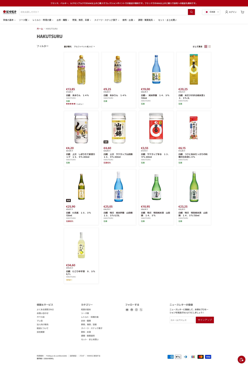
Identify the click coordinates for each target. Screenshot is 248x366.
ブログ (81, 356)
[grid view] (206, 46)
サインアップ (205, 319)
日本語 (212, 11)
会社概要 (41, 331)
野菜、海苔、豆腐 (81, 19)
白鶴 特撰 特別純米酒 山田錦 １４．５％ (155, 214)
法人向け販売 (42, 324)
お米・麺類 (62, 19)
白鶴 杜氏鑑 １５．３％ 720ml (78, 214)
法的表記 (73, 356)
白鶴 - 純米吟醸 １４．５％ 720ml (155, 96)
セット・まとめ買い (167, 19)
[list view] (209, 46)
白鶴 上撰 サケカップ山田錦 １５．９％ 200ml (119, 155)
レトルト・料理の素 (42, 19)
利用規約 (40, 356)
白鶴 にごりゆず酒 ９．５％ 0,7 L (80, 272)
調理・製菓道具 (145, 19)
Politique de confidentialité (56, 356)
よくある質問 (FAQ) (45, 309)
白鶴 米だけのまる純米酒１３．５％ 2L (192, 96)
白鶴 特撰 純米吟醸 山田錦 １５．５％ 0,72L (119, 214)
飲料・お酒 (128, 19)
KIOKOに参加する (93, 356)
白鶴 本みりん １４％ (77, 95)
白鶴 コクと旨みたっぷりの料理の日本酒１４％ (193, 155)
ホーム (40, 28)
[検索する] (191, 12)
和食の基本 (8, 19)
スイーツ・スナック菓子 (106, 19)
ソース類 (23, 19)
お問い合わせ (42, 313)
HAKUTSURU (71, 98)
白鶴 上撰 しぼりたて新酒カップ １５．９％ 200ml (80, 155)
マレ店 (40, 320)
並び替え (68, 46)
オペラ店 (41, 317)
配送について (42, 328)
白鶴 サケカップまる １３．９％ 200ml (155, 155)
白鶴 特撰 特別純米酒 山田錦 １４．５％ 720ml (193, 214)
